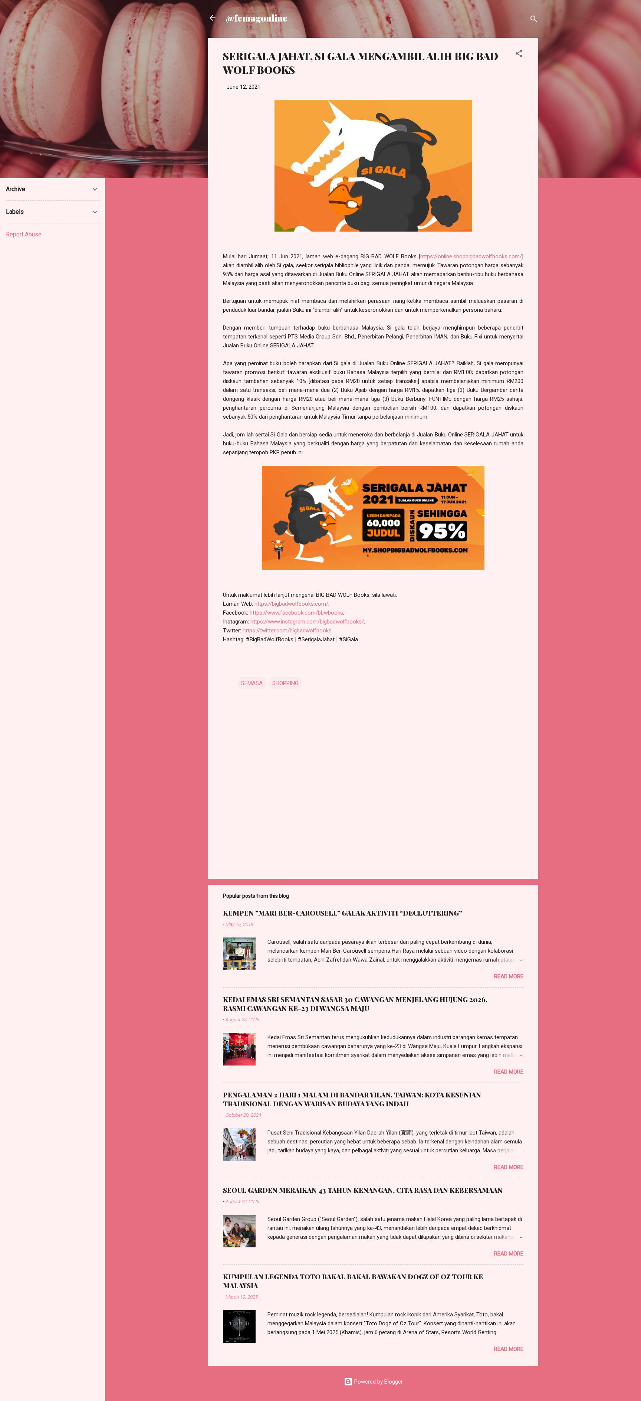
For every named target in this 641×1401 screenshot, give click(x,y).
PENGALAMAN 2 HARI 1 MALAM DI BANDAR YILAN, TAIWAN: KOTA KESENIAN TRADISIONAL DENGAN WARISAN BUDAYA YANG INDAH (352, 1099)
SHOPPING (285, 683)
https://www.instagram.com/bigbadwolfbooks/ (307, 621)
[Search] (533, 20)
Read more (508, 976)
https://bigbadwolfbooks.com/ (291, 603)
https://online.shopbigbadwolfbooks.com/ (471, 256)
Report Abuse (24, 234)
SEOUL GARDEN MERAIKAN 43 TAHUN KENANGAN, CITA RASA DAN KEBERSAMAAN (363, 1190)
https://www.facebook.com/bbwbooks (296, 612)
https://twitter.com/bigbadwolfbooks (287, 630)
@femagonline (256, 18)
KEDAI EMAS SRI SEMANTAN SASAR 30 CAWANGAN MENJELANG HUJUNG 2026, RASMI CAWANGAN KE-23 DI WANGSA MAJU (355, 1004)
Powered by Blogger (378, 1381)
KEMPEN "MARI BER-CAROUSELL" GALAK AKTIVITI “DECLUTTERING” (342, 913)
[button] (519, 54)
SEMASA (252, 683)
